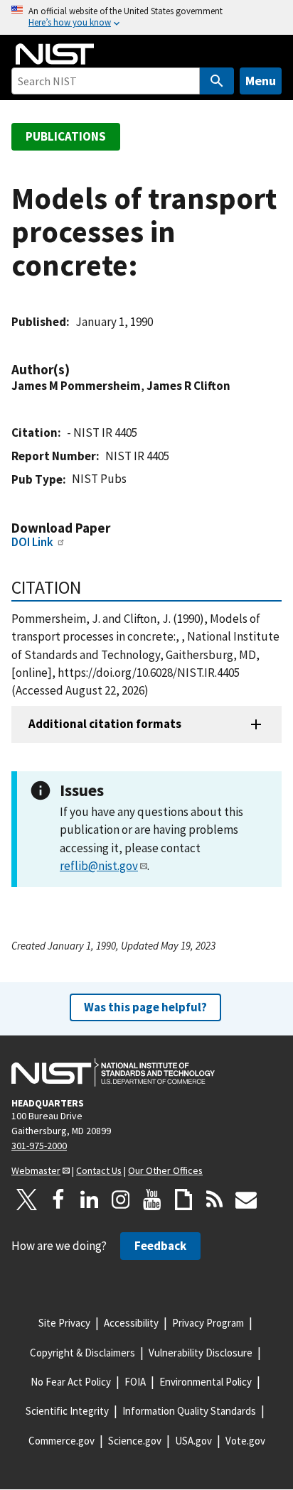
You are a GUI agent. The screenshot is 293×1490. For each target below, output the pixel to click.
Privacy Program (208, 1322)
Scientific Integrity (67, 1411)
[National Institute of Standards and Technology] (113, 1072)
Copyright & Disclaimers (82, 1352)
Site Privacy (64, 1322)
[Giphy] (183, 1199)
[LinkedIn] (89, 1199)
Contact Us (99, 1170)
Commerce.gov (61, 1440)
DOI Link (32, 542)
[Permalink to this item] (77, 369)
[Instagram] (121, 1199)
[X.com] (27, 1199)
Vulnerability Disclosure (200, 1352)
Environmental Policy (205, 1381)
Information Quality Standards (189, 1411)
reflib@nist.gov (99, 866)
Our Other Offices (165, 1170)
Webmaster (35, 1170)
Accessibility (131, 1322)
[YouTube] (152, 1199)
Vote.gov (245, 1440)
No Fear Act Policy (71, 1381)
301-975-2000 (39, 1145)
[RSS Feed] (214, 1199)
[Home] (55, 53)
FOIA (135, 1381)
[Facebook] (58, 1199)
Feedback (160, 1246)
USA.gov (193, 1440)
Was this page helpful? (145, 1007)
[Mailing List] (246, 1199)
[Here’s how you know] (146, 17)
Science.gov (134, 1440)
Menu (260, 80)
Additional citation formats (104, 724)
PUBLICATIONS (66, 136)
